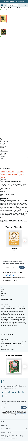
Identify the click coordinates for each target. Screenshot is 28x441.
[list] (14, 86)
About (2, 421)
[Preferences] (20, 5)
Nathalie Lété (4, 142)
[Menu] (2, 5)
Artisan (1, 149)
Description (3, 179)
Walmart (3, 177)
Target (21, 174)
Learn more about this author (8, 328)
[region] (14, 240)
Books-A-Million (20, 171)
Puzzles (12, 194)
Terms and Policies (6, 429)
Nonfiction (2, 191)
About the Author (4, 198)
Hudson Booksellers (12, 174)
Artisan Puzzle (4, 143)
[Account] (23, 5)
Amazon (3, 171)
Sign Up (22, 267)
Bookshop (3, 174)
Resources (4, 425)
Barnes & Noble (11, 171)
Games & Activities (4, 194)
